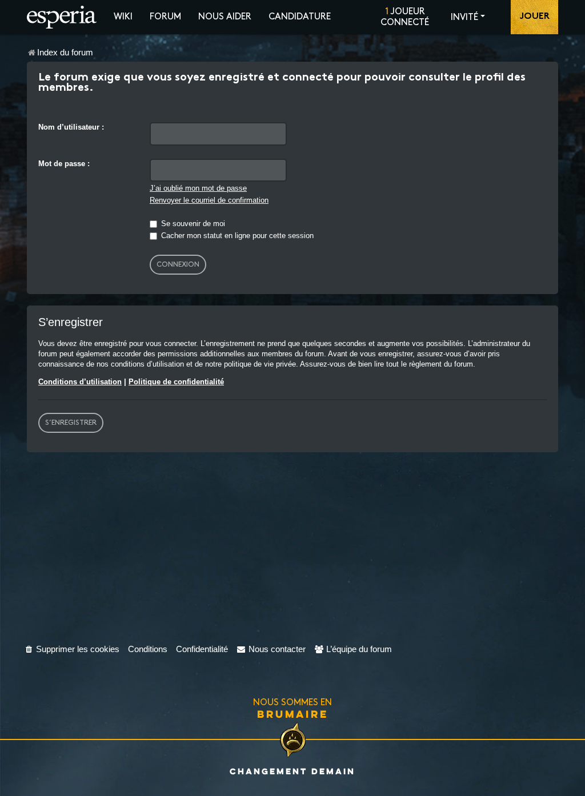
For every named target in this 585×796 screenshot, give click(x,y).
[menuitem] (71, 649)
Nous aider (224, 17)
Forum (165, 17)
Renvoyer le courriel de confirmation (209, 200)
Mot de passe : (64, 163)
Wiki (123, 17)
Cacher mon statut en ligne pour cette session (236, 235)
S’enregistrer (71, 422)
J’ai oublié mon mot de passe (198, 188)
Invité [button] (464, 17)
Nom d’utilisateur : (71, 127)
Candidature (300, 17)
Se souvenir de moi (192, 223)
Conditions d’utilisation (80, 381)
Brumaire (292, 714)
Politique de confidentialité (176, 381)
